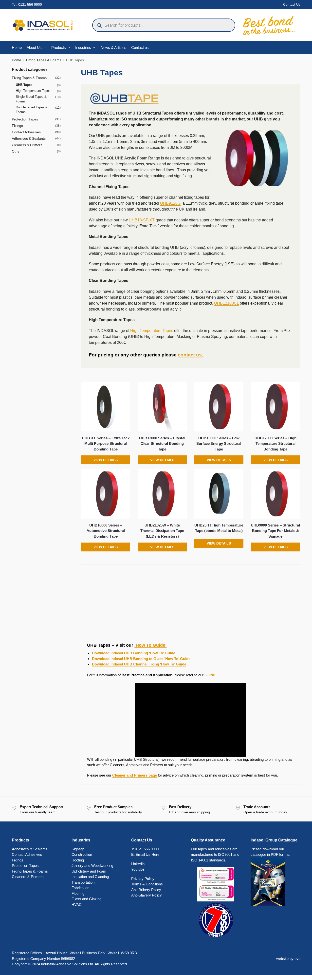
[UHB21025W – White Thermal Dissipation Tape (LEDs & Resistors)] (162, 494)
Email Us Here (147, 854)
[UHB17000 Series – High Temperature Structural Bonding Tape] (275, 406)
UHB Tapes (24, 85)
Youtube (137, 869)
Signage (78, 849)
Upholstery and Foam (89, 871)
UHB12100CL (226, 303)
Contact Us (291, 4)
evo (297, 958)
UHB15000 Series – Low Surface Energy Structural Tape (218, 443)
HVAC (77, 904)
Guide (209, 675)
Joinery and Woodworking (92, 865)
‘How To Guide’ (150, 645)
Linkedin (138, 864)
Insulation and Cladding (90, 877)
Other (16, 151)
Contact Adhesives (26, 132)
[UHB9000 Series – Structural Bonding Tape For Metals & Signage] (275, 494)
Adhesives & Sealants (29, 138)
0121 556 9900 (30, 4)
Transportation (83, 882)
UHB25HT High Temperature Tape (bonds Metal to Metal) (218, 528)
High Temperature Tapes (151, 331)
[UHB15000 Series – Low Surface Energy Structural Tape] (218, 406)
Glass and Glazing (86, 899)
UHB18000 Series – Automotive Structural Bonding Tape (106, 530)
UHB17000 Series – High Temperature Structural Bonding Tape (275, 443)
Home (16, 60)
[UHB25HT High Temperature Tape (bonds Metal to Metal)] (218, 494)
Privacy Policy (142, 879)
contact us (190, 354)
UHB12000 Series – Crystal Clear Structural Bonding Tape (162, 443)
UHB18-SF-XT (142, 220)
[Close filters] (62, 70)
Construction (82, 854)
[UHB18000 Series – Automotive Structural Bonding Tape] (105, 494)
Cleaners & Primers (27, 145)
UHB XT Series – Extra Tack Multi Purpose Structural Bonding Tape (105, 443)
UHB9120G (170, 203)
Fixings (17, 126)
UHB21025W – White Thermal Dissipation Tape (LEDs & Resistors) (162, 530)
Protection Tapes (25, 119)
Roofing (78, 860)
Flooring (78, 893)
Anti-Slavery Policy (146, 895)
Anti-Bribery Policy (146, 890)
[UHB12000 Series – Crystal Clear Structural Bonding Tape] (162, 406)
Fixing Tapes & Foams (43, 60)
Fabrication (80, 888)
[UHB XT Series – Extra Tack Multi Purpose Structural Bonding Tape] (105, 406)
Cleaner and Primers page (134, 775)
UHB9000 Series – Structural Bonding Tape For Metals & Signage (275, 530)
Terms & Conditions (147, 884)
